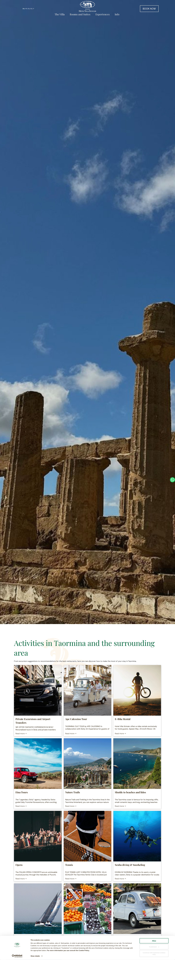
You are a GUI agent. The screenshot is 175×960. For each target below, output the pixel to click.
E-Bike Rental (122, 719)
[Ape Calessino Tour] (87, 690)
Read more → (21, 733)
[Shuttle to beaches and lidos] (137, 763)
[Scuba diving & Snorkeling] (137, 836)
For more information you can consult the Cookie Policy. (68, 950)
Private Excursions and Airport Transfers (32, 720)
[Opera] (38, 836)
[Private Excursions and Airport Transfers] (38, 690)
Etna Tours (21, 792)
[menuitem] (60, 14)
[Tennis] (87, 836)
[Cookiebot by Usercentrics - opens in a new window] (17, 956)
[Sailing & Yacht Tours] (38, 908)
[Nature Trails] (87, 763)
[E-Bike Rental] (137, 690)
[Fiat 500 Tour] (137, 908)
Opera (18, 864)
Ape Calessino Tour (76, 719)
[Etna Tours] (38, 763)
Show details (35, 956)
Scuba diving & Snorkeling (130, 864)
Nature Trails (72, 792)
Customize (153, 947)
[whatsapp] (172, 480)
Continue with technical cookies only (154, 953)
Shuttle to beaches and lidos (130, 792)
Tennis (69, 864)
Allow (154, 941)
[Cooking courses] (87, 908)
